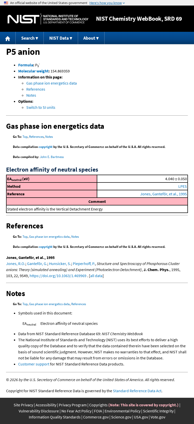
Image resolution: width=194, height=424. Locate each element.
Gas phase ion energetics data (51, 83)
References (35, 89)
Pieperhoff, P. (84, 263)
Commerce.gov (96, 416)
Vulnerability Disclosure (39, 410)
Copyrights (98, 404)
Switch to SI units (40, 107)
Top (25, 137)
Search (28, 38)
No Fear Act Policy (76, 410)
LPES (182, 186)
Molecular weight (33, 70)
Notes (31, 95)
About (89, 38)
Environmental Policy (122, 410)
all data (96, 275)
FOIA (98, 410)
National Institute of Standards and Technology (48, 18)
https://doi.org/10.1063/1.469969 (58, 275)
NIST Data (59, 38)
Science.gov (121, 416)
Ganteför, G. (37, 263)
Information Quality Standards (55, 416)
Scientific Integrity (158, 410)
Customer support (33, 363)
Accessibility (46, 404)
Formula (25, 64)
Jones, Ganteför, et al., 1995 (163, 193)
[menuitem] (8, 38)
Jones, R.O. (15, 263)
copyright (46, 147)
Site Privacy (23, 404)
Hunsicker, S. (60, 263)
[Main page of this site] (8, 38)
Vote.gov (158, 416)
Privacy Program (73, 404)
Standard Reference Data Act (137, 390)
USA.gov (141, 416)
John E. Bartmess (52, 157)
